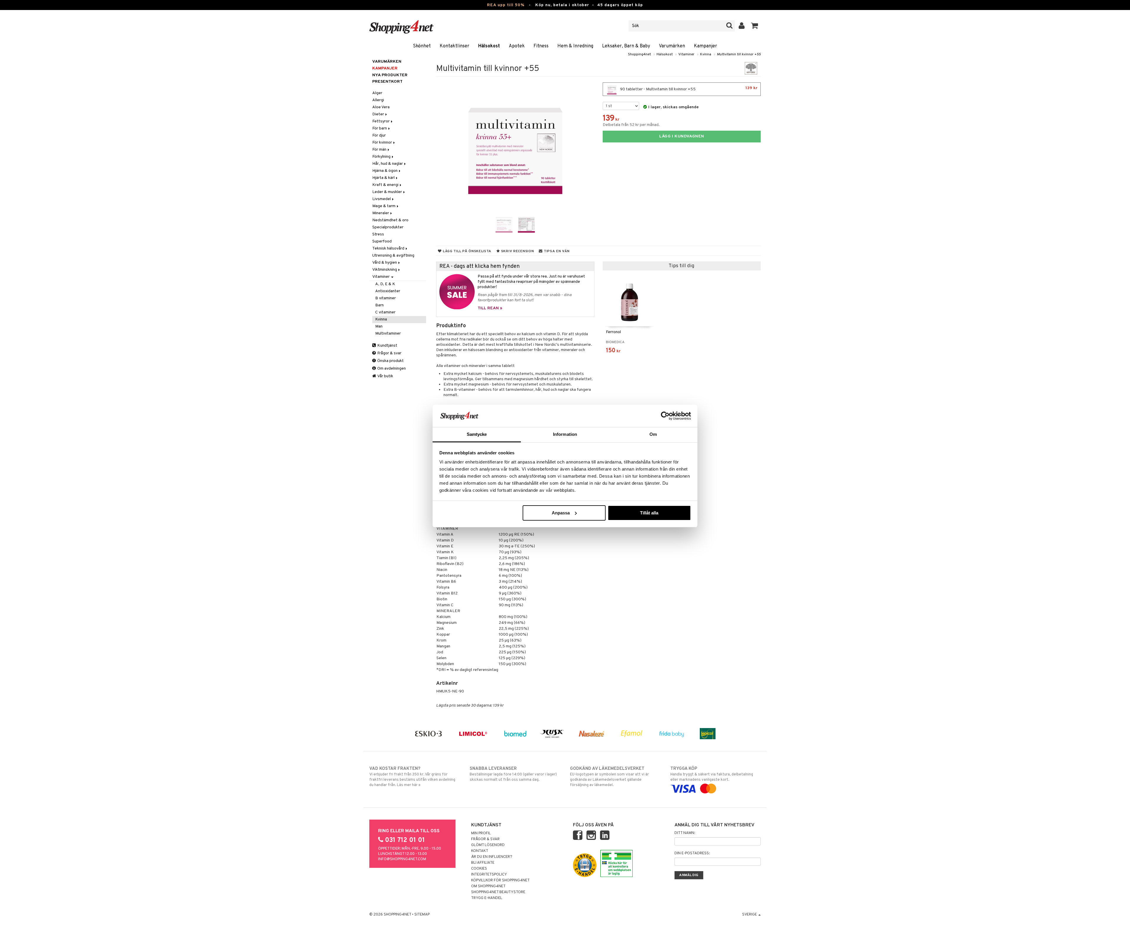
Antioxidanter (387, 291)
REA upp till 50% (505, 5)
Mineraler (381, 213)
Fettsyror (381, 121)
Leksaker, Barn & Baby (626, 46)
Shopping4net (639, 54)
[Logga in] (741, 25)
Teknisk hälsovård (388, 248)
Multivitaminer (388, 333)
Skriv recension (517, 251)
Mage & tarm (384, 206)
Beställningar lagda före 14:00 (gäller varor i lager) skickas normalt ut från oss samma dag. (513, 774)
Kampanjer (705, 46)
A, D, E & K (385, 284)
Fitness (541, 46)
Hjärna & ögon (385, 170)
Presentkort (387, 81)
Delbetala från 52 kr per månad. (631, 124)
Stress (378, 234)
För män (379, 149)
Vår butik (385, 376)
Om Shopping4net (488, 886)
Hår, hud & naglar (388, 163)
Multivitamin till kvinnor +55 (739, 54)
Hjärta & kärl (384, 177)
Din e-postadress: (692, 853)
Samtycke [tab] (477, 434)
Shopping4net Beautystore (498, 892)
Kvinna (705, 54)
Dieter (378, 114)
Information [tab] (565, 434)
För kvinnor (382, 142)
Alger (377, 93)
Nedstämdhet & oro (390, 220)
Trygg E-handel (486, 898)
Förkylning (381, 156)
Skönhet (422, 46)
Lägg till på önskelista (466, 251)
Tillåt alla (649, 512)
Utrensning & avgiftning (393, 255)
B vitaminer (385, 298)
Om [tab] (653, 434)
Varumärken (672, 46)
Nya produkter (390, 75)
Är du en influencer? (491, 857)
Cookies (479, 868)
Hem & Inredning (575, 46)
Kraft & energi (385, 184)
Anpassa (561, 512)
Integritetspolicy (489, 874)
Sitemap (422, 914)
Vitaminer (686, 54)
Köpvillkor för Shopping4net (500, 880)
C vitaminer (385, 312)
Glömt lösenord (488, 845)
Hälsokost (489, 46)
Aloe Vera (381, 107)
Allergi (378, 100)
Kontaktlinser (454, 46)
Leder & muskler (387, 192)
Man (379, 326)
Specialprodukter (387, 227)
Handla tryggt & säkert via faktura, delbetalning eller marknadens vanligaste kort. (711, 774)
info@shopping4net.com (402, 859)
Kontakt (479, 851)
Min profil (481, 833)
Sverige (750, 914)
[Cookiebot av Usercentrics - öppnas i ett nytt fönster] (665, 415)
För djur (379, 135)
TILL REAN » (490, 308)
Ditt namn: (684, 833)
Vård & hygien (385, 262)
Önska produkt (390, 360)
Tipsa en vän (556, 251)
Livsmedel (382, 199)
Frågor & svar (388, 353)
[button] (755, 25)
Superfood (382, 241)
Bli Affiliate (482, 862)
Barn (379, 305)
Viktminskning (385, 269)
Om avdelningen (391, 368)
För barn (380, 128)
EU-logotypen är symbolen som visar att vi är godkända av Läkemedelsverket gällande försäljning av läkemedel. (609, 777)
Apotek (517, 46)
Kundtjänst (386, 345)
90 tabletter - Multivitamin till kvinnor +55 (688, 89)
